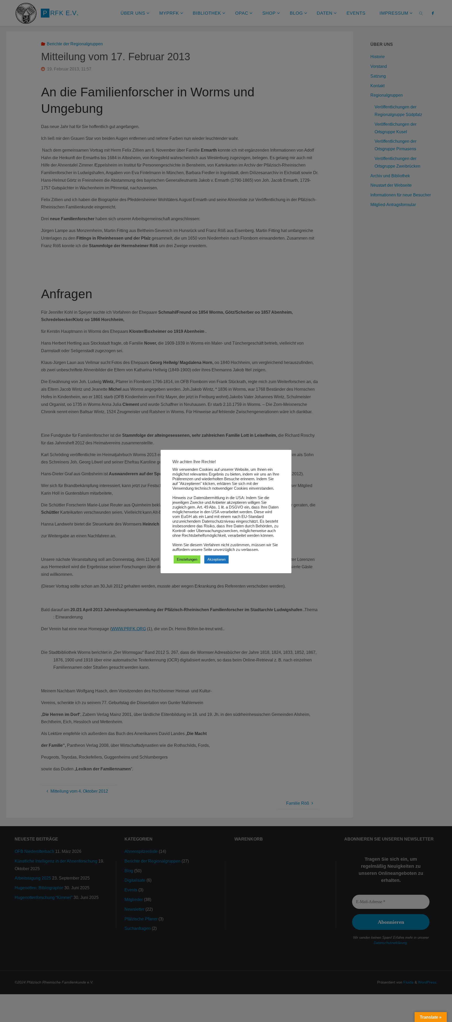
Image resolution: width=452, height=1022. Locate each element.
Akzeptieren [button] (216, 559)
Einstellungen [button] (187, 559)
